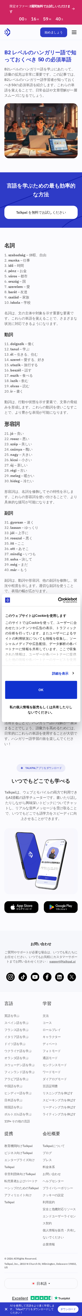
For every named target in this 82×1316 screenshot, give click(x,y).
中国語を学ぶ (13, 1086)
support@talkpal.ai (62, 961)
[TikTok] (22, 977)
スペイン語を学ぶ (16, 1023)
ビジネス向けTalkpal (18, 1153)
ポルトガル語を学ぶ (18, 1114)
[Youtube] (35, 977)
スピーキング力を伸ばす (59, 1100)
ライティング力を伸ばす (59, 1114)
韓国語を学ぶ (13, 1107)
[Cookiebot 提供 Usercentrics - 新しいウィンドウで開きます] (58, 600)
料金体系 (49, 1167)
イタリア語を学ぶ (16, 1037)
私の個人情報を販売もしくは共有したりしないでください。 (41, 709)
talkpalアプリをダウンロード (43, 768)
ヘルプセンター (53, 1181)
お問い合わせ (52, 1174)
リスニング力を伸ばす (58, 1093)
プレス (47, 1160)
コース (47, 1023)
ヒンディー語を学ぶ (18, 1093)
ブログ (47, 1153)
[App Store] (21, 907)
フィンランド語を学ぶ (19, 1072)
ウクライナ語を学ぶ (18, 1051)
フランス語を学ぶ (16, 1030)
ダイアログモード (55, 1079)
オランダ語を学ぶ (16, 1058)
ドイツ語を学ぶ (15, 1044)
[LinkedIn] (59, 977)
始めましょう (54, 32)
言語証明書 (50, 1086)
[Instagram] (10, 977)
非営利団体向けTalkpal (20, 1174)
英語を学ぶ (11, 1016)
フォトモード (52, 1051)
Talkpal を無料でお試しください (41, 212)
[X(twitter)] (71, 977)
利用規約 (49, 1202)
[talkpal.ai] (7, 32)
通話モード (50, 1058)
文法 (46, 1016)
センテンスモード (55, 1065)
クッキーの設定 (53, 1195)
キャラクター (52, 1037)
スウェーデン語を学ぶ (19, 1065)
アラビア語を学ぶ (16, 1079)
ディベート (50, 1044)
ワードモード (52, 1072)
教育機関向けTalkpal (18, 1146)
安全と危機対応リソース (59, 1209)
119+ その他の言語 (17, 1121)
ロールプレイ (52, 1030)
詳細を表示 (60, 673)
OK (41, 690)
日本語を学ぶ (13, 1100)
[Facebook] (47, 977)
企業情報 (49, 1244)
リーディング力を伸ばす (59, 1107)
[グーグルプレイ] (61, 907)
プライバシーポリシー (58, 1188)
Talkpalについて (54, 1146)
